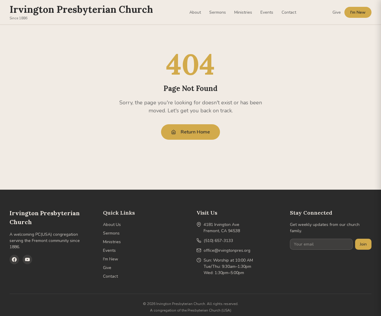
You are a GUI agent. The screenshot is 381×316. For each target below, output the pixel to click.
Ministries (243, 12)
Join (363, 244)
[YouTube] (27, 259)
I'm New (358, 12)
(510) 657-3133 (218, 240)
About (195, 12)
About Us (112, 224)
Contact (289, 12)
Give (336, 12)
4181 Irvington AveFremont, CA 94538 (222, 228)
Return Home (195, 132)
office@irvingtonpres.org (227, 250)
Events (266, 12)
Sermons (217, 12)
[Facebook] (14, 259)
